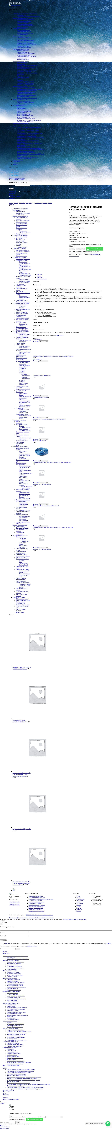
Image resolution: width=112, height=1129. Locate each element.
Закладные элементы (23, 50)
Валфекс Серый (23, 565)
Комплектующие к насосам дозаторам (24, 454)
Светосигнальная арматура (20, 610)
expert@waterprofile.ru (15, 3)
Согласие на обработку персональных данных (40, 917)
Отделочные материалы (23, 55)
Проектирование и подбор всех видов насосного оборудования (27, 157)
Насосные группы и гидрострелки (26, 70)
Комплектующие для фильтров (25, 19)
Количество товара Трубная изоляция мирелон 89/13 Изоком (28, 1117)
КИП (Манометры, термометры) (26, 67)
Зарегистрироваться (18, 179)
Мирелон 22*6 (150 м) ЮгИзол (42, 484)
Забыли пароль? (13, 191)
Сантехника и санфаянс (19, 420)
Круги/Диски (19, 238)
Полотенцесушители (21, 424)
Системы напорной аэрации (21, 508)
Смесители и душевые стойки (25, 83)
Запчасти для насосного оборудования (22, 283)
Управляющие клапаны (23, 484)
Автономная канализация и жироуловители (20, 209)
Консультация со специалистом (95, 1123)
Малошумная (22, 545)
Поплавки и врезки (22, 34)
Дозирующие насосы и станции (26, 87)
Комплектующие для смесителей (25, 438)
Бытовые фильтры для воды (20, 216)
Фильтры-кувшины (22, 27)
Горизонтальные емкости (24, 31)
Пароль (11, 185)
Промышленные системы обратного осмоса (29, 89)
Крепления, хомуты (22, 109)
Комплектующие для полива (21, 549)
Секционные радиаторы (22, 369)
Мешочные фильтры (25, 498)
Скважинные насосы (23, 46)
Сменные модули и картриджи (25, 25)
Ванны (18, 421)
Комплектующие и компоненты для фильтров (24, 495)
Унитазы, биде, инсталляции (25, 84)
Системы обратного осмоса (24, 24)
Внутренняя (22, 538)
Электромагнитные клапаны (25, 121)
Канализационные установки (25, 41)
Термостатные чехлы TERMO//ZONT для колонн (24, 480)
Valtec (20, 562)
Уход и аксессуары (22, 58)
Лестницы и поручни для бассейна (23, 309)
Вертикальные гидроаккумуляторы (24, 262)
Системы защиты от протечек (25, 102)
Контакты (79, 909)
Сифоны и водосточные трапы (25, 81)
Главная (11, 203)
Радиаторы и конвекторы (24, 71)
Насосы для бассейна (23, 52)
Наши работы (80, 899)
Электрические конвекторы (23, 383)
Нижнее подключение (26, 377)
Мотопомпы (19, 291)
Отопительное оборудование (21, 331)
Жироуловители (21, 15)
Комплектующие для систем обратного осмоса (25, 467)
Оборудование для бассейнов (21, 303)
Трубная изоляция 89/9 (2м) (41, 397)
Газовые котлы (21, 64)
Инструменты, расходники (20, 235)
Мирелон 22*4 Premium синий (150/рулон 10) (46, 505)
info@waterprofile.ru (14, 2)
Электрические (23, 335)
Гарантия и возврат (79, 904)
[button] (36, 341)
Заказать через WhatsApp (96, 248)
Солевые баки (23, 476)
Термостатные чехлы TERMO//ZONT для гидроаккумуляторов (25, 273)
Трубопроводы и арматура (25, 203)
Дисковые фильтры (24, 492)
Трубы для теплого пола (24, 403)
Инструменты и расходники (36, 911)
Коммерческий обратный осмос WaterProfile (23, 504)
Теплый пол (20, 74)
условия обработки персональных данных (74, 919)
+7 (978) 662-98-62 (14, 175)
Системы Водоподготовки (20, 446)
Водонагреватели (22, 62)
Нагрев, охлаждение (21, 312)
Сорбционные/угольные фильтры (26, 95)
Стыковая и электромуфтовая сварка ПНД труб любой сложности (25, 1087)
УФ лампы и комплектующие (23, 519)
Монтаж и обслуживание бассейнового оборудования (22, 1078)
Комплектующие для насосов (25, 43)
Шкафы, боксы (20, 612)
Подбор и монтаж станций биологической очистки (21, 1069)
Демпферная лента (24, 409)
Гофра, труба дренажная (22, 543)
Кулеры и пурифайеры (23, 101)
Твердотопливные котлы (23, 389)
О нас (78, 896)
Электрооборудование (19, 597)
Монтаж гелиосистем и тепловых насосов (29, 148)
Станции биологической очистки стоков (28, 16)
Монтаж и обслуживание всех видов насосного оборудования (24, 1077)
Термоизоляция (21, 75)
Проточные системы (23, 22)
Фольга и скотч (23, 412)
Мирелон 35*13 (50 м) (39, 440)
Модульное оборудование (23, 600)
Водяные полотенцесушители (25, 426)
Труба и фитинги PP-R (23, 114)
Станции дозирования (22, 457)
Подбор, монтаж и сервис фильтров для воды (29, 133)
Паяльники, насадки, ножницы (22, 243)
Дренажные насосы (24, 279)
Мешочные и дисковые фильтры (26, 92)
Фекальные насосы (24, 281)
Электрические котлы (23, 77)
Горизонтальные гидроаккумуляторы (24, 265)
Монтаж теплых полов (23, 146)
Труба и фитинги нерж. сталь (25, 115)
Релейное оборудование (22, 604)
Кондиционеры (20, 526)
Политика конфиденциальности (18, 917)
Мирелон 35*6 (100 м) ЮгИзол (42, 549)
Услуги (78, 897)
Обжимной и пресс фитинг (24, 586)
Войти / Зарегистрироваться (11, 1099)
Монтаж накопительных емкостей (26, 136)
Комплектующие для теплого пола (25, 397)
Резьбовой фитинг (22, 112)
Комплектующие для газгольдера (25, 341)
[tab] (70, 274)
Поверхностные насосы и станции (26, 44)
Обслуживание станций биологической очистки (20, 1071)
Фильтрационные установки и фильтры (22, 327)
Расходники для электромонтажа (20, 602)
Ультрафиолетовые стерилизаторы (24, 516)
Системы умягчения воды (24, 93)
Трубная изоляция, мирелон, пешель (43, 203)
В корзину (72, 249)
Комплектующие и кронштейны (24, 366)
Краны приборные (21, 551)
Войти (11, 188)
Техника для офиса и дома (20, 525)
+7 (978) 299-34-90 (14, 172)
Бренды (78, 908)
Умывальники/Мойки (22, 440)
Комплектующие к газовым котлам (24, 346)
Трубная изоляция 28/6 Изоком (42, 375)
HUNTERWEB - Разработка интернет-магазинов (39, 915)
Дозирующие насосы (22, 451)
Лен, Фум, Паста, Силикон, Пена (20, 240)
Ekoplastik (22, 560)
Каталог (16, 203)
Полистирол (22, 411)
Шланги (18, 445)
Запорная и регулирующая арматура (27, 65)
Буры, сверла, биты (21, 236)
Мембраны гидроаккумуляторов (25, 268)
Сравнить (6, 1097)
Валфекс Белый (23, 563)
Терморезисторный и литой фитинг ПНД (24, 575)
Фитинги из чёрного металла (21, 589)
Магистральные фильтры (24, 21)
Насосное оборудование (19, 257)
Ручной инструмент (21, 247)
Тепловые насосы (21, 390)
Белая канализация (25, 540)
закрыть (11, 204)
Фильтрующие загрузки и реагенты (27, 98)
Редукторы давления (21, 223)
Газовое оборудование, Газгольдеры (22, 338)
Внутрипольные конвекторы (23, 363)
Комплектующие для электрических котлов (25, 417)
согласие (7, 943)
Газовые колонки (20, 343)
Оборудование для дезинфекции (26, 53)
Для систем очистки (24, 232)
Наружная (22, 547)
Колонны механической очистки (22, 460)
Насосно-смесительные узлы (24, 400)
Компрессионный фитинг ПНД (24, 571)
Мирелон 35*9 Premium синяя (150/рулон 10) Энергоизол (49, 419)
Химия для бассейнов (23, 59)
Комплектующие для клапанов (27, 487)
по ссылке (108, 943)
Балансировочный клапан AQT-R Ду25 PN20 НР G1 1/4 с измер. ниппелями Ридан (22, 774)
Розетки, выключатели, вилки (22, 607)
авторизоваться (59, 335)
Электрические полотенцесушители (25, 429)
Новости (78, 911)
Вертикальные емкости (23, 30)
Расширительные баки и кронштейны (27, 72)
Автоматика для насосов (24, 37)
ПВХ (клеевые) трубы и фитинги (26, 56)
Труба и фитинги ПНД (23, 117)
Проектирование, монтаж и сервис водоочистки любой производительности (30, 150)
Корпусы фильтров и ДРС (25, 471)
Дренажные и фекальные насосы (26, 40)
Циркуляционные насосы (24, 47)
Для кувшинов (23, 231)
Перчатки (18, 245)
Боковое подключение (26, 375)
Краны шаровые (21, 108)
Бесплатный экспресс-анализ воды (26, 134)
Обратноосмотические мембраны (25, 474)
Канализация (20, 106)
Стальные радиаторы (22, 372)
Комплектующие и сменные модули (27, 90)
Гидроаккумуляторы (22, 38)
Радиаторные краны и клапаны (24, 352)
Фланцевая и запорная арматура (26, 118)
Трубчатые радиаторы (22, 380)
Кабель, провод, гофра (22, 599)
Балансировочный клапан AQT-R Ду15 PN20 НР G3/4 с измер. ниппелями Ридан (22, 883)
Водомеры (20, 80)
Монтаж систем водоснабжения (26, 152)
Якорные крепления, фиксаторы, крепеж (25, 406)
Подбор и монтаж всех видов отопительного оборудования (23, 1080)
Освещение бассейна (22, 307)
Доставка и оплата (79, 901)
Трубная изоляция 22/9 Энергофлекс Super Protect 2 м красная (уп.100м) (53, 356)
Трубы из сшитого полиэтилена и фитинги (29, 120)
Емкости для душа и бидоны (25, 33)
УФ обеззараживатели (23, 96)
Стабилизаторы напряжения (25, 104)
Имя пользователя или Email (17, 182)
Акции (78, 906)
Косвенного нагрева (24, 334)
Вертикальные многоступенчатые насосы (24, 297)
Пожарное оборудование (24, 111)
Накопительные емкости (19, 248)
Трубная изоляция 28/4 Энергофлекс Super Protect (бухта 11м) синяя (52, 462)
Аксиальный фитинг (25, 584)
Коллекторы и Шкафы (23, 68)
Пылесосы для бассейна (23, 324)
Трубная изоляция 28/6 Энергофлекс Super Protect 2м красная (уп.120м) (53, 527)
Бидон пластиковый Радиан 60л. (22, 829)
